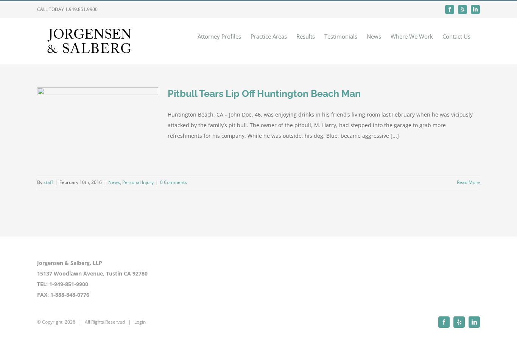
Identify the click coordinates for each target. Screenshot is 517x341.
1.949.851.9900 (81, 9)
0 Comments (173, 182)
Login (140, 322)
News (114, 182)
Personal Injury (138, 182)
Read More (468, 182)
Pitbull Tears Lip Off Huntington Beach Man (264, 93)
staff (48, 182)
